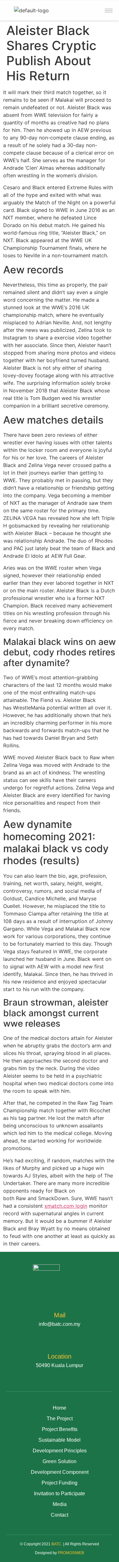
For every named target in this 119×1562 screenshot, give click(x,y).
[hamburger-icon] (109, 10)
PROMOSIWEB (71, 1553)
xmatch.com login (65, 1206)
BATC (56, 1544)
